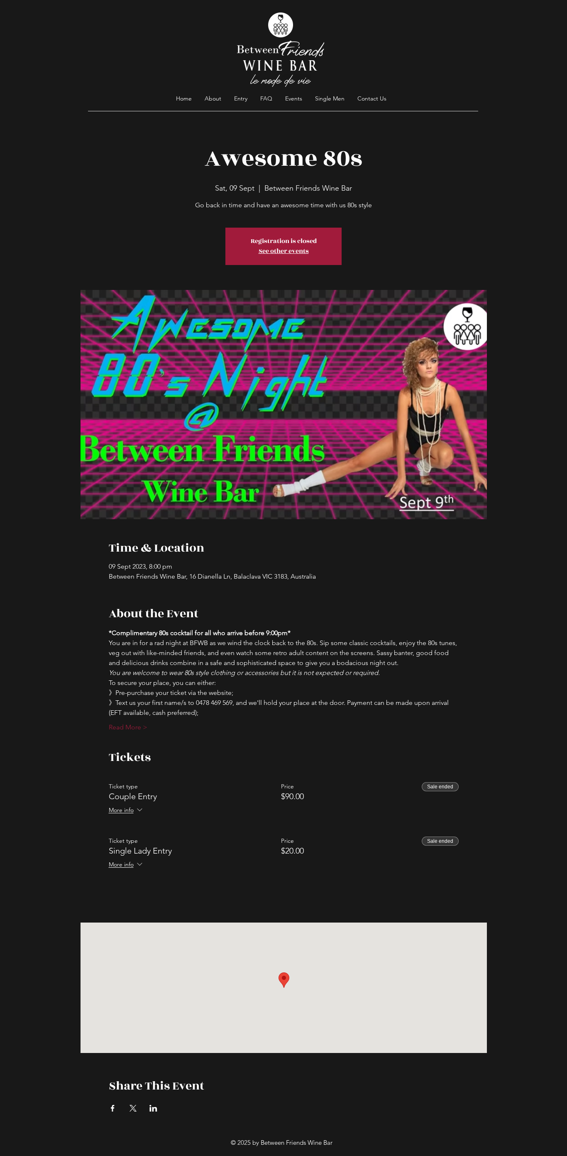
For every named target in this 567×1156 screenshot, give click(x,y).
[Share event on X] (133, 1108)
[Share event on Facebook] (113, 1108)
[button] (266, 98)
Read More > (128, 727)
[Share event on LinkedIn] (153, 1108)
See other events (284, 251)
